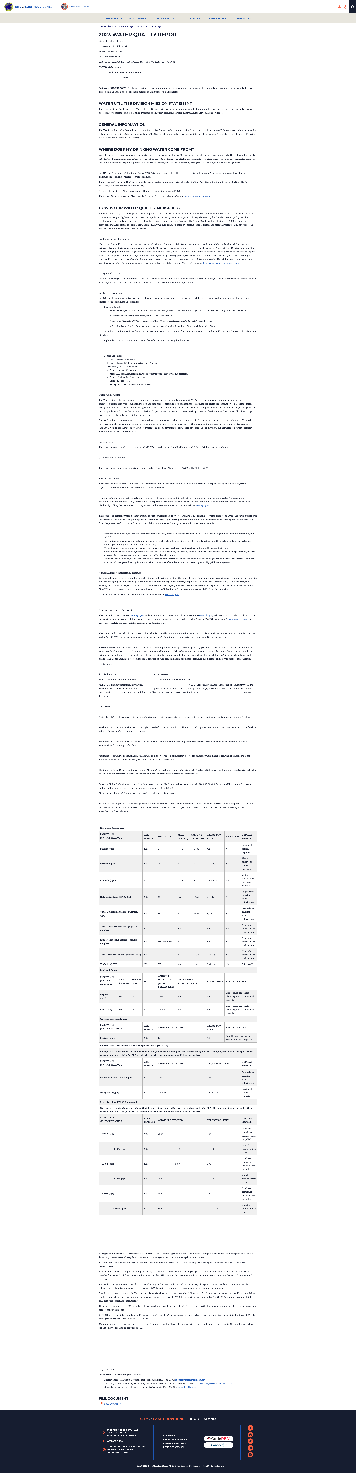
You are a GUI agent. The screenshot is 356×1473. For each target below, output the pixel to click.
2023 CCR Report (112, 1403)
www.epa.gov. (202, 505)
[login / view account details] (339, 6)
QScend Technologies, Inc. (212, 1466)
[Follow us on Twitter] (250, 1441)
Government (112, 18)
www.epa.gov (137, 615)
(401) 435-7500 (115, 1441)
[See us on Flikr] (250, 1454)
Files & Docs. (112, 26)
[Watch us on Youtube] (250, 1434)
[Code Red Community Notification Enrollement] (218, 1438)
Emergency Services (175, 1439)
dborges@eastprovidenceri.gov (190, 1379)
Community (242, 18)
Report (131, 26)
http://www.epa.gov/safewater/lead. (220, 262)
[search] (352, 6)
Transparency (217, 18)
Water (124, 26)
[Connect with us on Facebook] (250, 1428)
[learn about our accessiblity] (346, 6)
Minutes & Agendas (174, 1443)
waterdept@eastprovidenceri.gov (216, 1383)
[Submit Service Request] (218, 1445)
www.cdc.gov (205, 615)
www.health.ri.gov (187, 1386)
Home (102, 26)
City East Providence (178, 1418)
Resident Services (174, 1447)
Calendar (169, 1435)
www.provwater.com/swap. (198, 195)
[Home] (30, 6)
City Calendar (191, 18)
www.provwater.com (237, 618)
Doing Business (138, 18)
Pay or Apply (164, 18)
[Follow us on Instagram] (250, 1448)
